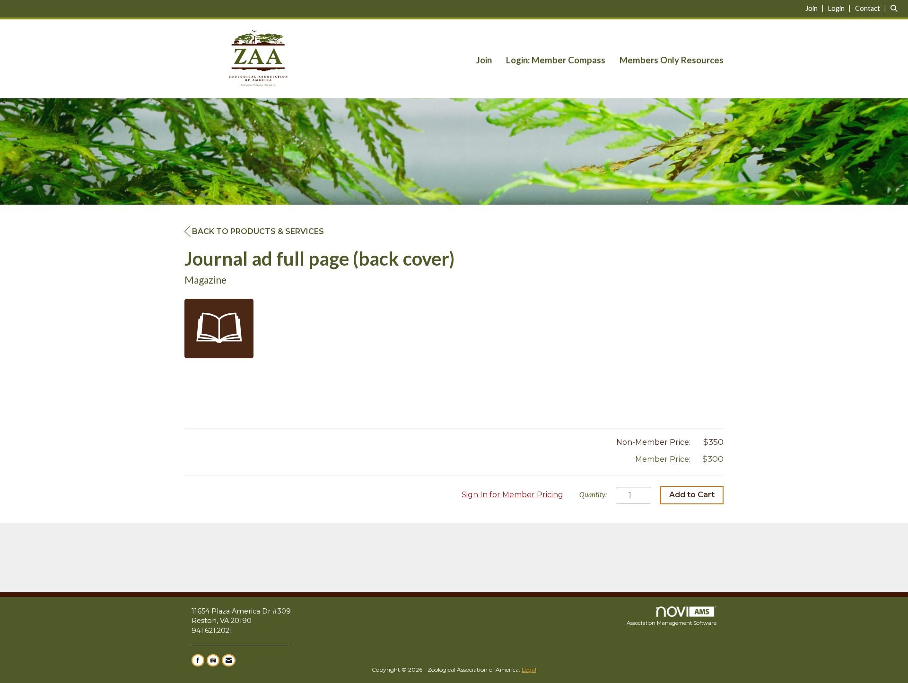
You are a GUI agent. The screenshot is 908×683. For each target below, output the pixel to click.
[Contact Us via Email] (229, 660)
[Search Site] (896, 8)
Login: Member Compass (555, 60)
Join (484, 60)
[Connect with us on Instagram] (213, 660)
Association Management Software (671, 623)
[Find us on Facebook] (198, 660)
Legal (529, 669)
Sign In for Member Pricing (512, 494)
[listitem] (815, 8)
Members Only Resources (672, 60)
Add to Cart (692, 494)
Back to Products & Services (258, 231)
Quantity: (593, 495)
